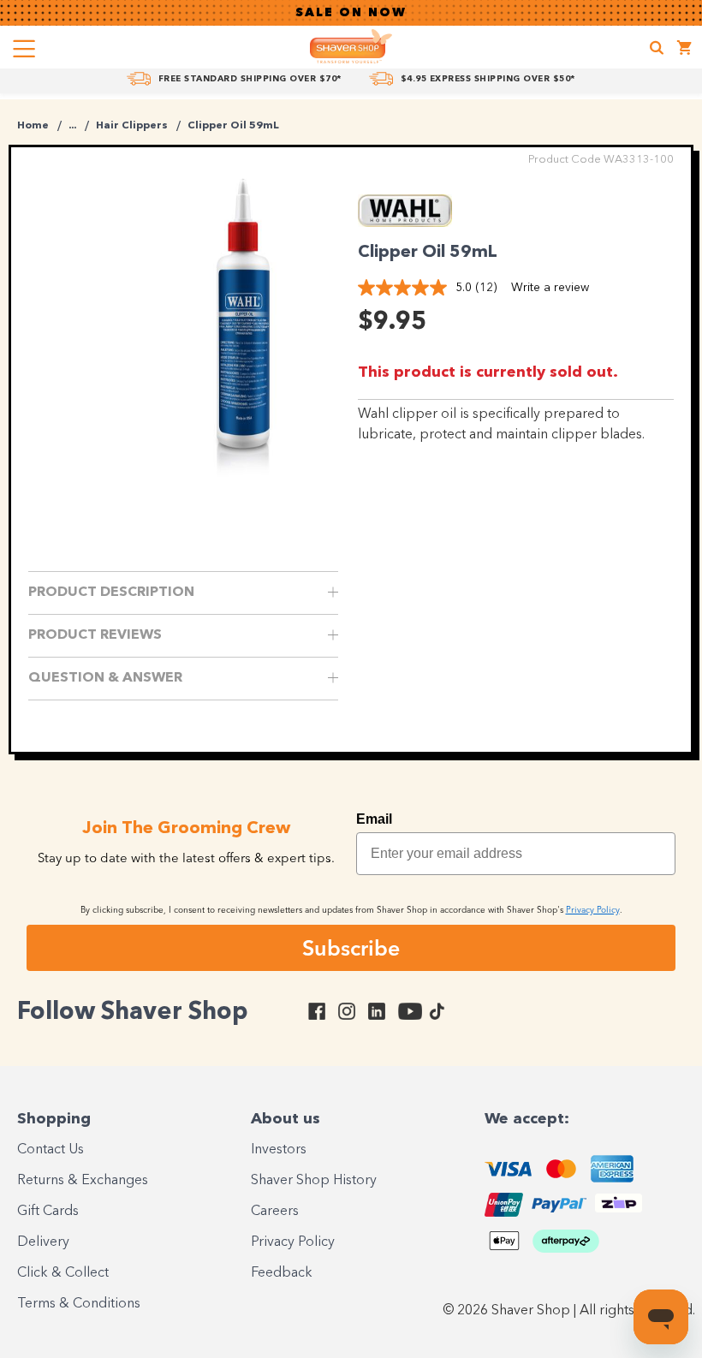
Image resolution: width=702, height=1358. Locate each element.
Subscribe (351, 948)
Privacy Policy (293, 1242)
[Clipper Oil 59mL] (243, 333)
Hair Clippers (132, 126)
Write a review (550, 288)
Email (374, 819)
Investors (278, 1150)
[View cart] (684, 50)
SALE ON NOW (351, 13)
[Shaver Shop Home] (351, 46)
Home (33, 126)
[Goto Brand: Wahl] (405, 222)
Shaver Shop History (314, 1181)
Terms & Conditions (78, 1304)
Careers (275, 1211)
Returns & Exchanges (82, 1181)
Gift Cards (48, 1211)
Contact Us (50, 1150)
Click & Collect (63, 1273)
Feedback (281, 1273)
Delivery (43, 1242)
